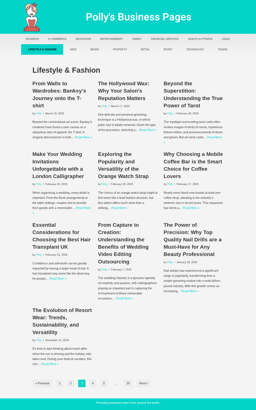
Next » (143, 383)
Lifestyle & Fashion (42, 49)
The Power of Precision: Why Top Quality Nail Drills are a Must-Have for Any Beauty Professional (193, 239)
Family (136, 39)
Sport (167, 49)
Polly (39, 113)
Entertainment (111, 39)
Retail (145, 49)
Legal (226, 39)
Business (32, 39)
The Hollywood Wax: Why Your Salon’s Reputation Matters (123, 91)
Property (120, 49)
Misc (73, 49)
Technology (195, 49)
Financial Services (165, 39)
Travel (223, 49)
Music (95, 49)
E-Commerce (57, 39)
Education (83, 39)
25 (128, 383)
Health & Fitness (200, 39)
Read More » (83, 137)
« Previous (42, 383)
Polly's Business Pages (138, 17)
